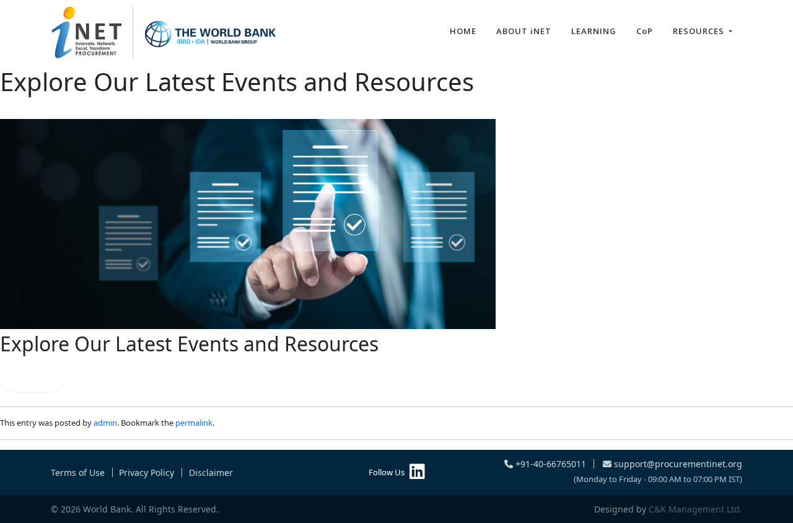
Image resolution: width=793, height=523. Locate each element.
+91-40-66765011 (549, 464)
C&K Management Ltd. (695, 509)
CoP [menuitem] (644, 31)
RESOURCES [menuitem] (700, 31)
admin (105, 422)
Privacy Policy (146, 472)
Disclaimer (211, 472)
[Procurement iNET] (164, 32)
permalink (193, 422)
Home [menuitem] (463, 31)
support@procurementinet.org (676, 464)
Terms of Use (78, 472)
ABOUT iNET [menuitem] (523, 31)
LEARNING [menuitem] (593, 31)
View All (32, 378)
